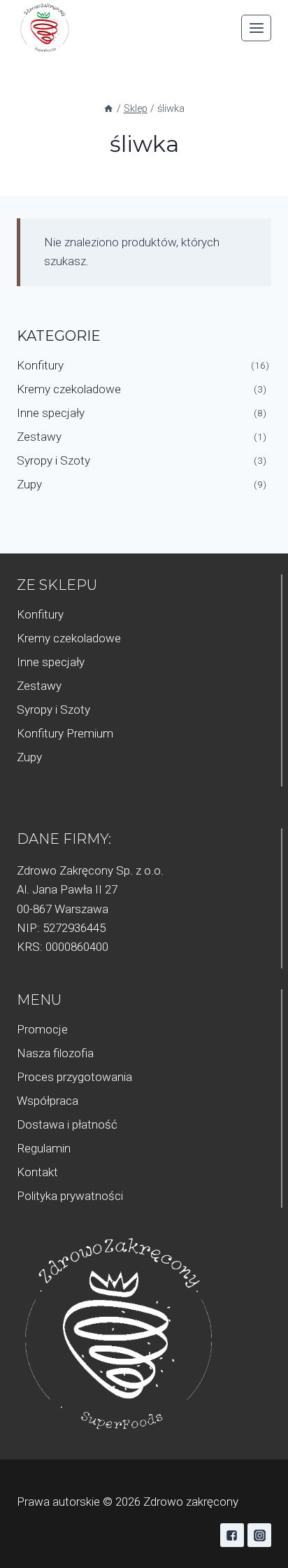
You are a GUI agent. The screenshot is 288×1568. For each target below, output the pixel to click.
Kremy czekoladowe (69, 389)
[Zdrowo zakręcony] (45, 28)
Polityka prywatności (70, 1196)
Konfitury (40, 365)
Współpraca (47, 1101)
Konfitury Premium (65, 733)
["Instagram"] (259, 1535)
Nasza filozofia (55, 1053)
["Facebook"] (232, 1535)
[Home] (108, 109)
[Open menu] (256, 28)
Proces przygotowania (74, 1077)
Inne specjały (51, 413)
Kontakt (37, 1172)
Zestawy (39, 437)
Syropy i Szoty (53, 460)
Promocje (42, 1029)
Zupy (29, 484)
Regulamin (44, 1148)
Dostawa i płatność (67, 1124)
